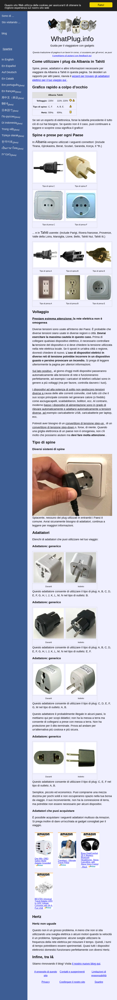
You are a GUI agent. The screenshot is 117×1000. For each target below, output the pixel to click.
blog (4, 33)
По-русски (11, 116)
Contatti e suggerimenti (72, 971)
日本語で (10, 110)
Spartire (99, 982)
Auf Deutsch (9, 72)
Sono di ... (8, 15)
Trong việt (11, 129)
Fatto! (101, 5)
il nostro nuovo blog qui (86, 963)
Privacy (46, 982)
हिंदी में (8, 104)
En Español (9, 65)
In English (8, 59)
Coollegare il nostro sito (72, 982)
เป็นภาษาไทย (12, 148)
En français (11, 91)
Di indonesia (12, 123)
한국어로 (10, 141)
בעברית (9, 154)
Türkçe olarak (13, 135)
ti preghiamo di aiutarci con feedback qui (71, 55)
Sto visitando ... (11, 22)
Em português (13, 85)
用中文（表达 (13, 97)
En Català (8, 78)
